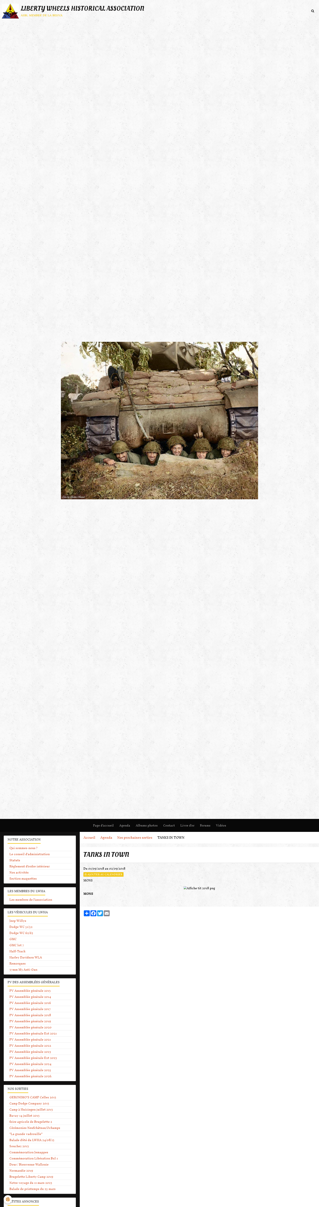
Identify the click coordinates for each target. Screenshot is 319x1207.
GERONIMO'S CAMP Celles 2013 (32, 1097)
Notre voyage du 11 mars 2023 (30, 1183)
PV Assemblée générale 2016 (30, 1003)
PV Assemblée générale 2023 (30, 1052)
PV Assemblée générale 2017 (30, 1009)
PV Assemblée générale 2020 (30, 1027)
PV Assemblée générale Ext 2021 (33, 1033)
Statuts (14, 860)
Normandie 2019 (21, 1171)
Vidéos (221, 825)
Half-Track (17, 951)
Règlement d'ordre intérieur (29, 866)
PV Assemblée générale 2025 (30, 1070)
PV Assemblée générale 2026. (30, 1076)
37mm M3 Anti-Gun (23, 970)
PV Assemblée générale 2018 (30, 1015)
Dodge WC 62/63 (21, 933)
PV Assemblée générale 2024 (30, 1064)
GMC (13, 939)
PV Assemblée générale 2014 (30, 997)
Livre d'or (187, 825)
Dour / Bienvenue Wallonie (29, 1164)
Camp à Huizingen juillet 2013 (31, 1109)
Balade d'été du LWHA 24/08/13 (31, 1140)
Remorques (17, 963)
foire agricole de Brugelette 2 (30, 1122)
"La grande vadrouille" (25, 1134)
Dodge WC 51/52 (20, 927)
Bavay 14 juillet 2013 (24, 1116)
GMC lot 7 (16, 945)
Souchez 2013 (19, 1146)
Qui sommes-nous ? (23, 848)
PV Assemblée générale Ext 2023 (33, 1058)
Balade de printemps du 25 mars (32, 1189)
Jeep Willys (17, 921)
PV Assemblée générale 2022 (30, 1046)
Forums (205, 825)
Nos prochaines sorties (134, 837)
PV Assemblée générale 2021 (30, 1039)
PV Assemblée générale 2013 (30, 991)
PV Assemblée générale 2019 (30, 1021)
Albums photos (147, 825)
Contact (169, 825)
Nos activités (19, 872)
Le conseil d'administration (29, 854)
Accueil (89, 837)
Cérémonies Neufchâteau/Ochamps (34, 1128)
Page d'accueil (103, 825)
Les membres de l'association (30, 900)
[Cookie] (8, 1199)
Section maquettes (23, 878)
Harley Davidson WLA (25, 957)
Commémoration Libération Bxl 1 (33, 1158)
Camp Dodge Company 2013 (29, 1103)
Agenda (124, 825)
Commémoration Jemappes (28, 1152)
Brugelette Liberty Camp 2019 (31, 1177)
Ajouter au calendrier (104, 874)
